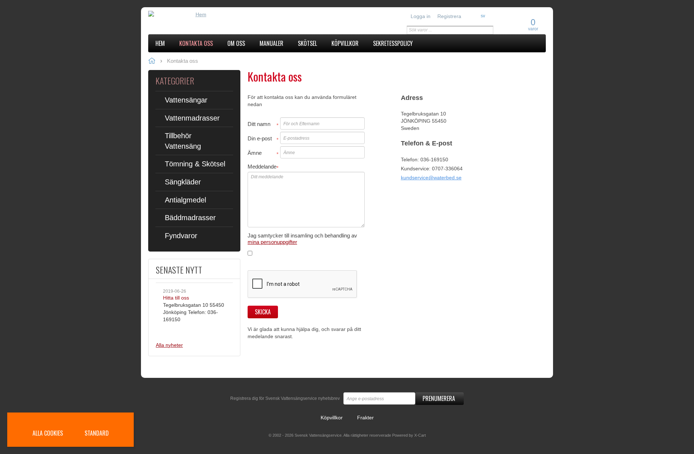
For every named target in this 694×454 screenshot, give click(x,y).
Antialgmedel (185, 200)
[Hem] (198, 14)
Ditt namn (259, 124)
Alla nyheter (169, 345)
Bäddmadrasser (190, 218)
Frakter (365, 417)
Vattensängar (186, 100)
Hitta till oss (176, 298)
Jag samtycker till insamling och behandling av (302, 238)
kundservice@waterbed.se (431, 177)
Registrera (449, 16)
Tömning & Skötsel (195, 164)
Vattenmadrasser (192, 118)
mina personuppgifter (272, 242)
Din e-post (260, 138)
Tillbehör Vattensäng (183, 141)
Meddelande (262, 166)
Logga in (420, 16)
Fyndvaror (181, 236)
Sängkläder (183, 182)
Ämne (255, 153)
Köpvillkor (332, 417)
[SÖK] (488, 30)
